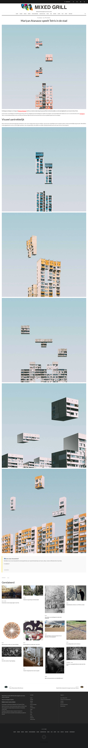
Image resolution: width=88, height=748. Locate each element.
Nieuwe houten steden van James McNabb (10, 644)
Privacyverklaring (64, 704)
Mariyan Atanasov (22, 111)
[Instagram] (73, 1)
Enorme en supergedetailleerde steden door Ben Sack (75, 665)
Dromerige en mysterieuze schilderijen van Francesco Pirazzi (13, 704)
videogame (82, 113)
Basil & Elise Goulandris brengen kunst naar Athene (67, 687)
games (59, 13)
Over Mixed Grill (63, 697)
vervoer (70, 13)
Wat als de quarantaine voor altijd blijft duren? (54, 678)
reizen (29, 13)
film (51, 13)
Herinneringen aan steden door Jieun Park (31, 644)
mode (48, 13)
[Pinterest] (77, 1)
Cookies (62, 702)
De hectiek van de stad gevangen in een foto (10, 602)
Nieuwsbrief (62, 706)
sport (66, 13)
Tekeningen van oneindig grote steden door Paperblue (53, 618)
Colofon (62, 701)
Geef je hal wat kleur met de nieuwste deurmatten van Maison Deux (14, 706)
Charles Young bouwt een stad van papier (31, 670)
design (25, 13)
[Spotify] (80, 1)
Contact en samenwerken (65, 699)
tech (62, 13)
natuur (24, 597)
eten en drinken (35, 13)
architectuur (42, 13)
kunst (17, 13)
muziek (21, 13)
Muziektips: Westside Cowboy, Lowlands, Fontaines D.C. (12, 710)
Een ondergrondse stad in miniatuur (73, 643)
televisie (32, 717)
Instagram (8, 699)
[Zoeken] (84, 1)
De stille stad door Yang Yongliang (8, 660)
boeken (54, 13)
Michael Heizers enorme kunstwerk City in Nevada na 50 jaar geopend (53, 636)
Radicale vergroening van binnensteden (31, 599)
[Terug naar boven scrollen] (44, 737)
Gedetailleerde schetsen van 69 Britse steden (75, 604)
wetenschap (32, 719)
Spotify (12, 699)
